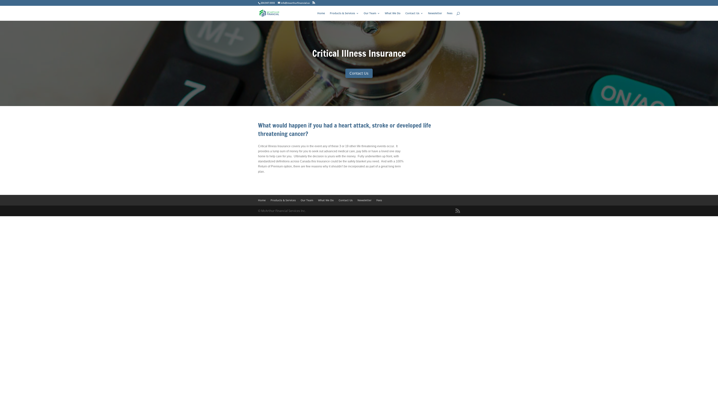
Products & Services (342, 13)
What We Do (393, 13)
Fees (449, 13)
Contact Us (412, 13)
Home (321, 13)
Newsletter (435, 13)
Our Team (370, 13)
